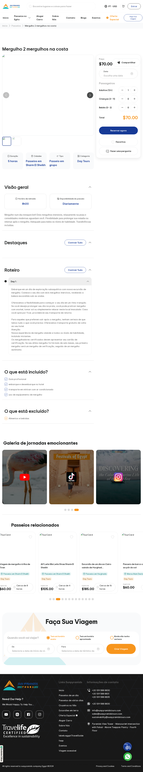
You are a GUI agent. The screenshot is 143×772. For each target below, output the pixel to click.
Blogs (83, 17)
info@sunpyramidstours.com (106, 710)
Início (6, 17)
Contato (70, 17)
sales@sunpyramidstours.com (107, 713)
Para (63, 646)
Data (106, 71)
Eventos (96, 17)
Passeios (16, 25)
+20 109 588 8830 (101, 690)
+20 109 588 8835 (101, 697)
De (13, 646)
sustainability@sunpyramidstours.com (111, 717)
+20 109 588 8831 (100, 693)
